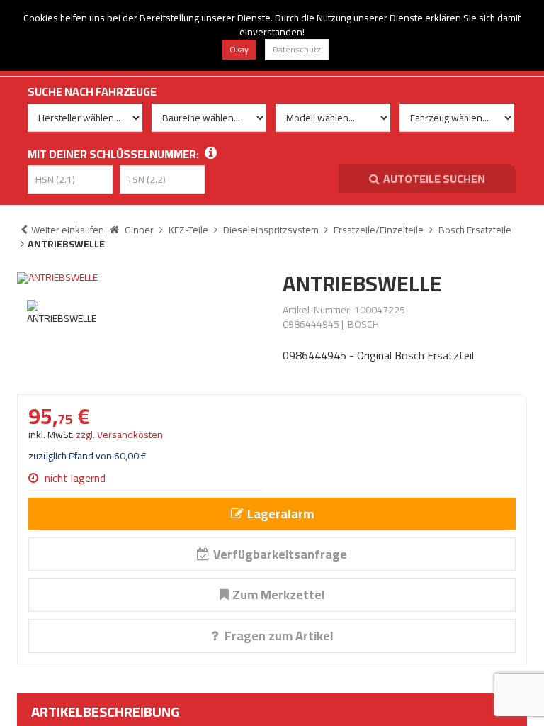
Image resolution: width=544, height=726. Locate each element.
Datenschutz (297, 49)
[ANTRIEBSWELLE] (139, 278)
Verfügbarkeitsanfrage (280, 554)
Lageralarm (280, 513)
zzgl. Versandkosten (119, 434)
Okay (239, 49)
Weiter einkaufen (67, 229)
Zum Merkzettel (278, 594)
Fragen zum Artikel (278, 635)
